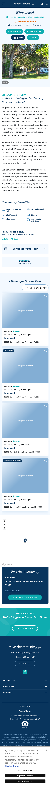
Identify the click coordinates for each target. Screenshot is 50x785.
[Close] (46, 750)
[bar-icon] (3, 4)
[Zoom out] (4, 524)
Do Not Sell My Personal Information (25, 716)
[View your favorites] (46, 3)
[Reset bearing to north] (4, 527)
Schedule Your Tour (25, 248)
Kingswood (9, 338)
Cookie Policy (12, 766)
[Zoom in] (4, 521)
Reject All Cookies (25, 776)
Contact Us (25, 663)
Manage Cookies (25, 770)
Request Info (14, 31)
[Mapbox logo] (7, 564)
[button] (36, 25)
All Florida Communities (25, 597)
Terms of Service (25, 711)
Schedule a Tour (34, 31)
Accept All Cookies (25, 781)
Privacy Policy (25, 706)
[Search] (41, 3)
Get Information (25, 628)
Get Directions (12, 590)
